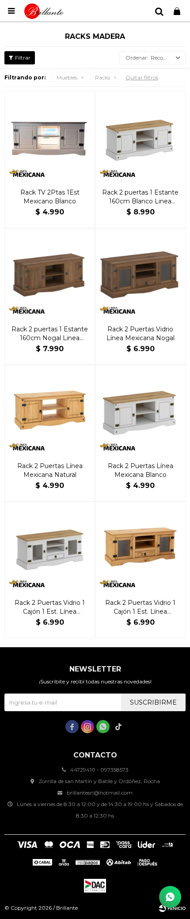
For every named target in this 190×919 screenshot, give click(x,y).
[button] (159, 11)
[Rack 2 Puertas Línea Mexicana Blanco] (140, 410)
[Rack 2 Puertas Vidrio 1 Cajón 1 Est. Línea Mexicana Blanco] (50, 547)
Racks (102, 77)
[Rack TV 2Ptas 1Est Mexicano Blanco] (50, 136)
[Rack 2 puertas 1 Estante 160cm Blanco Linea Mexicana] (140, 136)
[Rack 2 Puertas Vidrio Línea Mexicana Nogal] (140, 273)
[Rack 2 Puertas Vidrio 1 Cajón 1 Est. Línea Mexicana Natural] (140, 547)
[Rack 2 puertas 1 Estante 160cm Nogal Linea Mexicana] (50, 273)
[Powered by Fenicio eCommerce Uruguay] (172, 908)
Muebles (67, 77)
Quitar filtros (141, 77)
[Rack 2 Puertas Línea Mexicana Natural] (50, 410)
